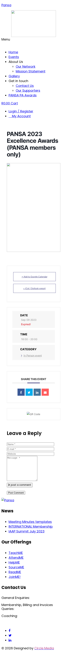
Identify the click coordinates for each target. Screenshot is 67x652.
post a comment (20, 485)
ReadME (15, 572)
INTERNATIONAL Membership (31, 526)
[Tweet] (29, 392)
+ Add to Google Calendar (34, 276)
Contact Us (25, 85)
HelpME (14, 562)
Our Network (25, 66)
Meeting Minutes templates (30, 522)
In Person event (33, 355)
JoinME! (15, 577)
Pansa (6, 5)
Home (13, 52)
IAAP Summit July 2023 (26, 531)
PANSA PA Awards (23, 95)
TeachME (16, 553)
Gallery (14, 76)
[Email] (45, 392)
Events (14, 57)
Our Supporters (28, 90)
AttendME (16, 557)
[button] (33, 42)
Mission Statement (30, 71)
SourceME (16, 567)
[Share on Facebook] (21, 392)
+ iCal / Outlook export (34, 288)
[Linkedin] (37, 392)
